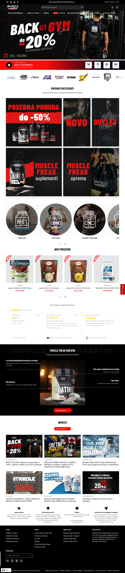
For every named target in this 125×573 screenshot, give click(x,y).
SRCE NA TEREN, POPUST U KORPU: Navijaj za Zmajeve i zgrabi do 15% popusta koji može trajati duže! (60, 464)
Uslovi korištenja (77, 570)
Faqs (117, 2)
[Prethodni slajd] (59, 244)
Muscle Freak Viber (70, 539)
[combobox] (60, 7)
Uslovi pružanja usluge (42, 544)
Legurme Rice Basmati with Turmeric (78, 288)
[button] (117, 7)
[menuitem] (19, 533)
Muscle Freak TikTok (70, 541)
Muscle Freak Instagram (71, 536)
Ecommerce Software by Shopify (30, 570)
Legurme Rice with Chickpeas (49, 288)
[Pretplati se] (30, 555)
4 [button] (73, 387)
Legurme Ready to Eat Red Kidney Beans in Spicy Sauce (19, 288)
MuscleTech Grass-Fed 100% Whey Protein (108, 288)
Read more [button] (102, 330)
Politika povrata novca (51, 570)
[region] (62, 2)
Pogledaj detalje (61, 410)
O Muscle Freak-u (12, 533)
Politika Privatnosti (12, 539)
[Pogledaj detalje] (62, 32)
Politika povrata (40, 547)
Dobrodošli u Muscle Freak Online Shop (61, 2)
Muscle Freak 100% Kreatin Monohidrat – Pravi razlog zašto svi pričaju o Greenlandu (101, 463)
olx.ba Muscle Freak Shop (43, 533)
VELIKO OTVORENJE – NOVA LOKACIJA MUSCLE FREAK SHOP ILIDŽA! (23, 500)
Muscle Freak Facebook (71, 533)
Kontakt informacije (113, 570)
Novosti (37, 539)
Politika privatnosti (41, 536)
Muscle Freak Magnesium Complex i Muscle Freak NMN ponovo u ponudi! (60, 500)
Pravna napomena (100, 570)
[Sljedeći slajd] (65, 244)
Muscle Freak (16, 570)
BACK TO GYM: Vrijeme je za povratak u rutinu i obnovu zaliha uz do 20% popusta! (24, 463)
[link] (24, 337)
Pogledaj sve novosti (61, 428)
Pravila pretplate (89, 570)
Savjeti (37, 541)
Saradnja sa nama (12, 541)
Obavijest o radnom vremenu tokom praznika (98, 500)
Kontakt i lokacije (110, 2)
